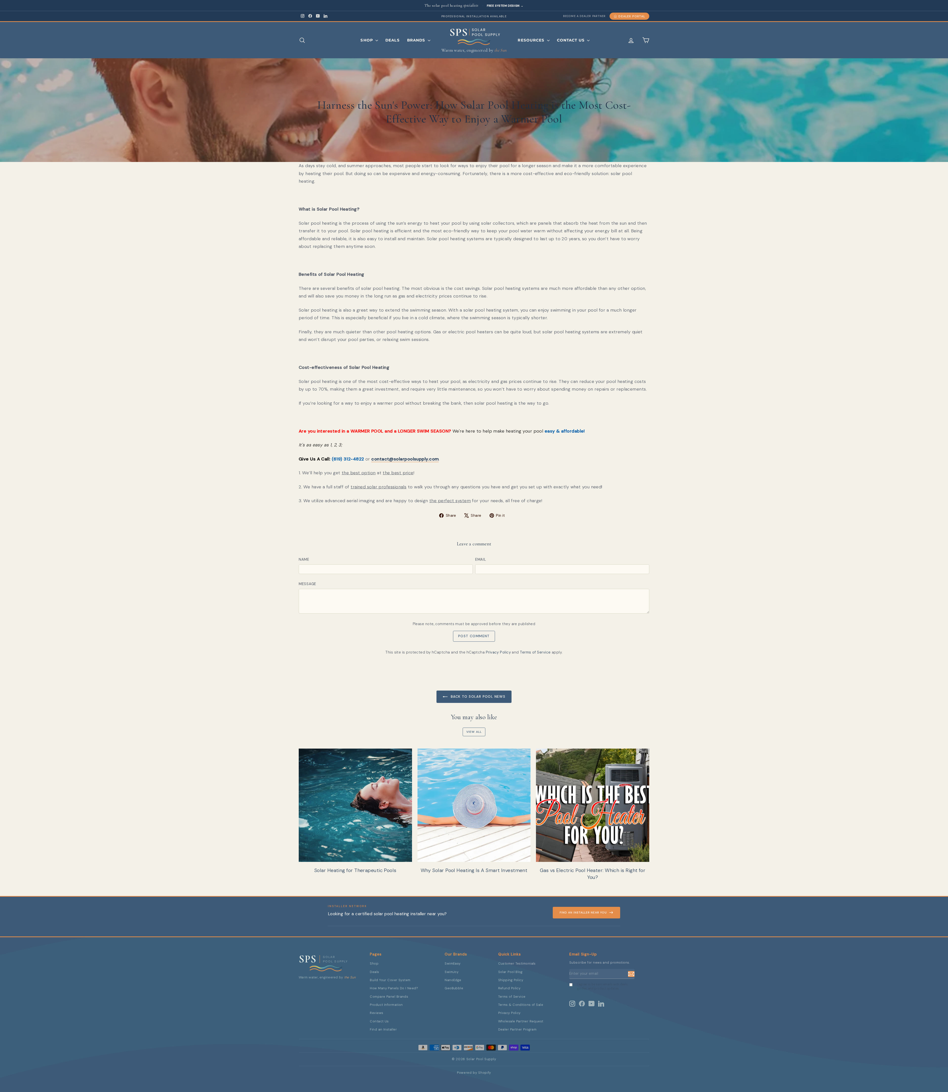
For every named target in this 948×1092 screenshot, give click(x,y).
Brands (417, 40)
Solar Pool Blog (510, 972)
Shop (367, 40)
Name (304, 559)
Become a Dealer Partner (584, 16)
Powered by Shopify (474, 1073)
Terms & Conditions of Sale (520, 1005)
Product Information (386, 1005)
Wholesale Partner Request (520, 1021)
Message (307, 584)
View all (474, 732)
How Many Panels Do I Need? (394, 988)
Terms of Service (535, 652)
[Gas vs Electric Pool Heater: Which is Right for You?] (592, 805)
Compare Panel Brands (389, 996)
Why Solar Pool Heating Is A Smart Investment (474, 870)
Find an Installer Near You (583, 912)
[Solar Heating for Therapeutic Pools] (355, 805)
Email (480, 559)
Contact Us (571, 40)
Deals (392, 40)
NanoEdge (453, 980)
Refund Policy (509, 988)
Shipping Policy (510, 980)
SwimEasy (453, 963)
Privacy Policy (498, 652)
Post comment (474, 636)
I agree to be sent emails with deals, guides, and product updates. (602, 986)
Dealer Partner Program (517, 1029)
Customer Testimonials (517, 963)
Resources (532, 40)
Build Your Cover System (390, 980)
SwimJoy (451, 972)
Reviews (376, 1013)
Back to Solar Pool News (478, 696)
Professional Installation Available (474, 16)
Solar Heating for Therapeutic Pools (355, 870)
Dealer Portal (631, 16)
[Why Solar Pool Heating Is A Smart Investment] (474, 805)
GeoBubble (454, 988)
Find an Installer (383, 1029)
